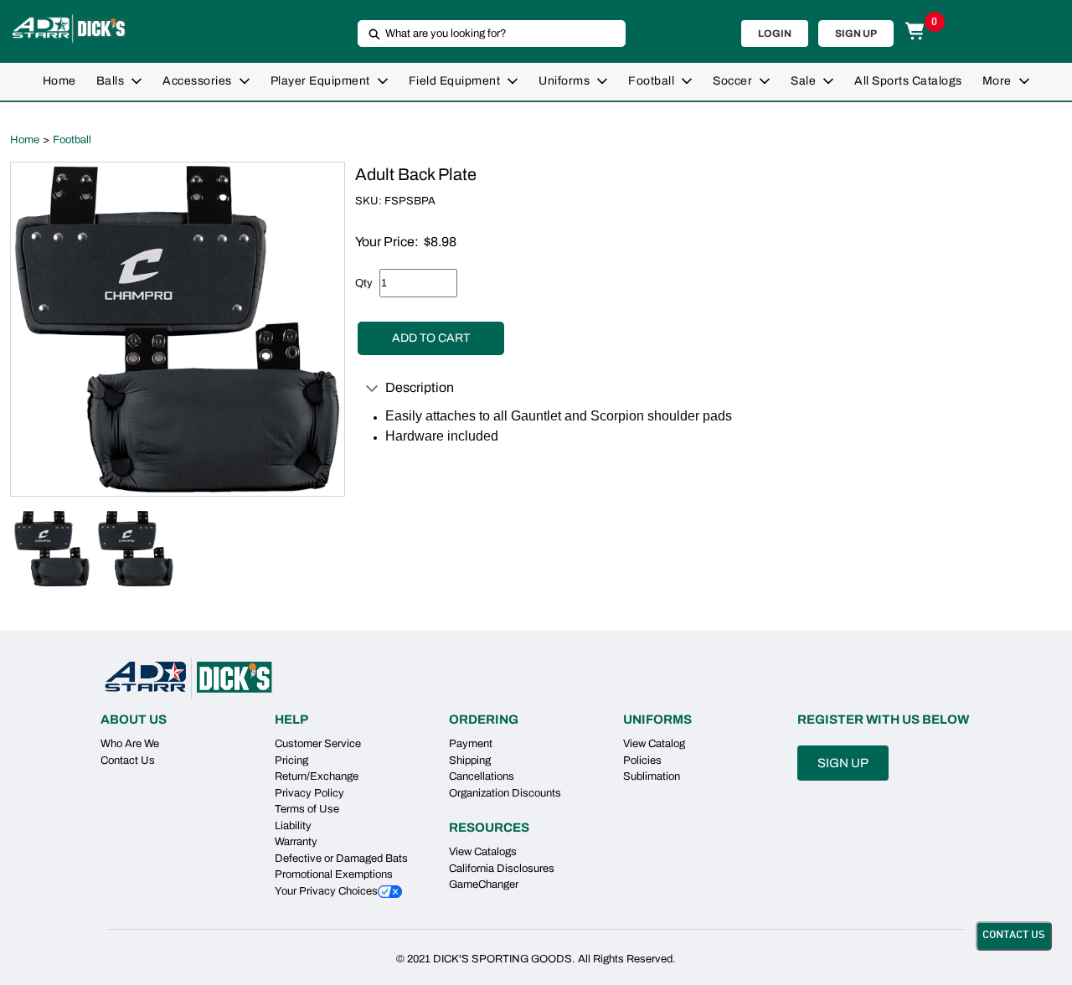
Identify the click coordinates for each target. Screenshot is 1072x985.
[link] (59, 82)
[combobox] (484, 33)
